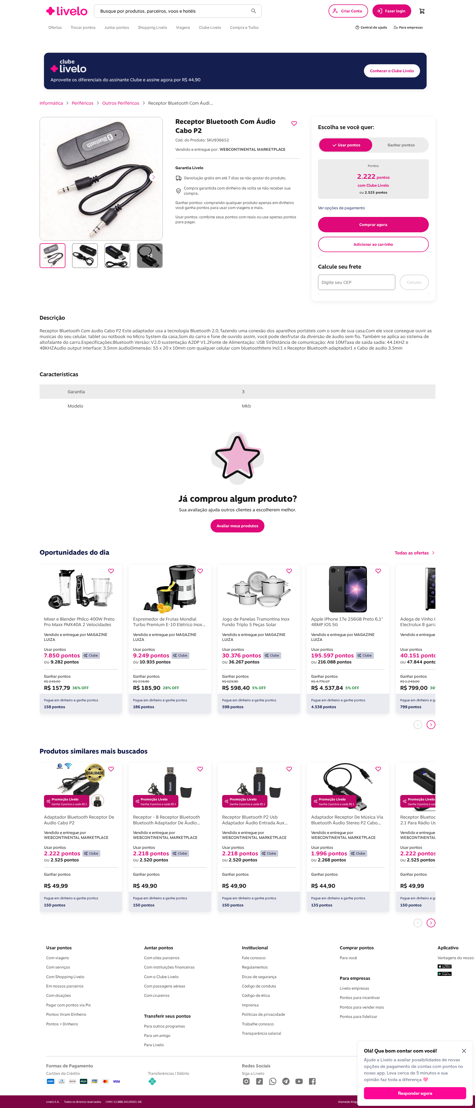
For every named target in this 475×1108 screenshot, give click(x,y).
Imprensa (250, 1005)
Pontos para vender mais (362, 1007)
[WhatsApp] (272, 1082)
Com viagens (57, 958)
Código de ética (256, 995)
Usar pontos (59, 947)
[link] (66, 11)
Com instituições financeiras (169, 967)
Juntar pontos (158, 947)
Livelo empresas (354, 988)
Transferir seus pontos (167, 1016)
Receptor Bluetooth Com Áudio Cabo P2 (181, 103)
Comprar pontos (357, 947)
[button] (172, 11)
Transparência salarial (261, 1033)
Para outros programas (164, 1026)
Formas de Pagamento (69, 1065)
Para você (348, 958)
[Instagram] (246, 1082)
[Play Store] (445, 974)
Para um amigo (157, 1035)
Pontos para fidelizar (358, 1016)
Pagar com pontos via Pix (68, 1005)
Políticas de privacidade (263, 1014)
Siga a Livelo (253, 1073)
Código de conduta (259, 986)
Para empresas (355, 978)
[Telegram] (285, 1082)
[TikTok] (259, 1082)
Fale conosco (254, 958)
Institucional (255, 947)
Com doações (58, 995)
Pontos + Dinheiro (62, 1024)
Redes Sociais (256, 1065)
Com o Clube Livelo (161, 977)
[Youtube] (299, 1082)
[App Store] (445, 966)
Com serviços (58, 967)
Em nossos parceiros (65, 986)
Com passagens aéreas (164, 986)
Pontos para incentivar (360, 997)
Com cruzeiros (157, 995)
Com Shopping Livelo (65, 977)
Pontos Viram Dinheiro (66, 1014)
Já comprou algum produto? (237, 498)
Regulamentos (255, 967)
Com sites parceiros (161, 958)
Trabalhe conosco (258, 1024)
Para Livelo (154, 1045)
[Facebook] (312, 1082)
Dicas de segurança (259, 977)
